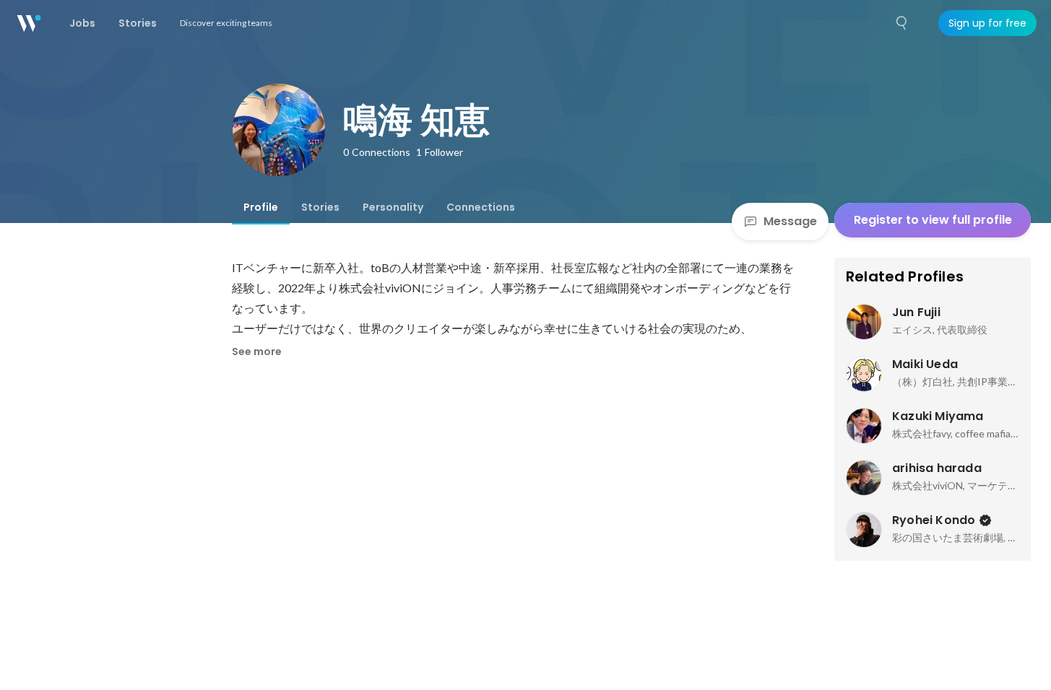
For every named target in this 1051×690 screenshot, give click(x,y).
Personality (393, 207)
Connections (480, 207)
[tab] (261, 207)
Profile (260, 207)
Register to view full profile (933, 219)
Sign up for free (987, 23)
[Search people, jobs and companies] (902, 23)
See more (257, 351)
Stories (320, 207)
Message (790, 221)
